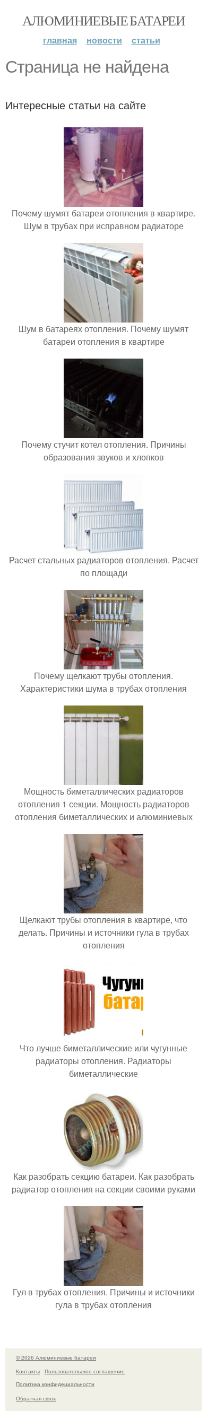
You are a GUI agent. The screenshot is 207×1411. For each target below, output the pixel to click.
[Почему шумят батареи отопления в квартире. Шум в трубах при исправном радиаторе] (103, 200)
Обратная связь (36, 1398)
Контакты (28, 1371)
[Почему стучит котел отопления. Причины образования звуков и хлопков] (103, 431)
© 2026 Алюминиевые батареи (56, 1357)
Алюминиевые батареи (103, 20)
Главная (60, 40)
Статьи (146, 40)
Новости (104, 40)
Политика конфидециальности (55, 1384)
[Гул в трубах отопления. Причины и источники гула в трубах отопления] (103, 1279)
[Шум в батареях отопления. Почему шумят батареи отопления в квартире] (103, 316)
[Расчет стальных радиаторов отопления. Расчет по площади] (103, 547)
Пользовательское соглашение (85, 1371)
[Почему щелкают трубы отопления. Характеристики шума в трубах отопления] (103, 663)
